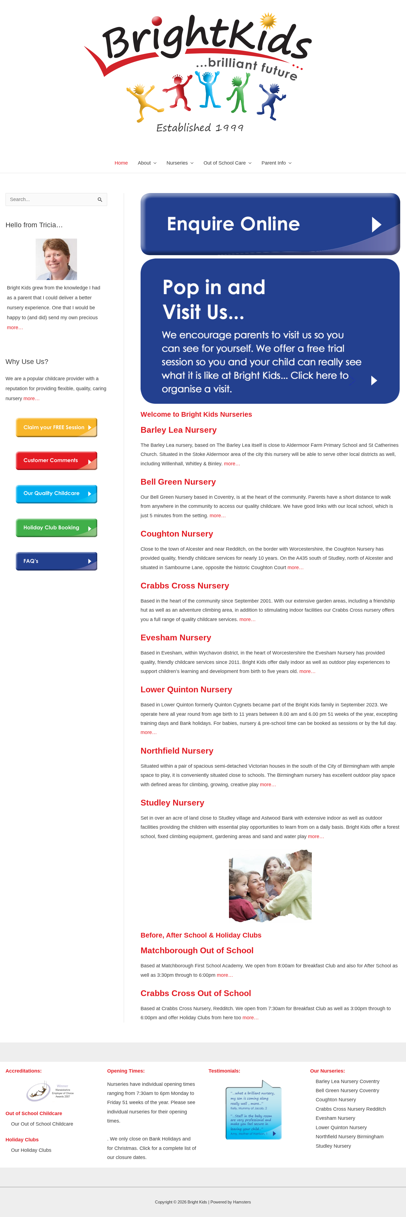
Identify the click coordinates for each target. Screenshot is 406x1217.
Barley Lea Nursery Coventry (347, 1081)
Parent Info (274, 163)
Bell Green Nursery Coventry (347, 1090)
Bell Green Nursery (178, 481)
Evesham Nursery (176, 637)
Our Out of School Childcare (42, 1124)
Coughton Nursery (177, 533)
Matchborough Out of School (197, 950)
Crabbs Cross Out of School (196, 993)
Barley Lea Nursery (179, 429)
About (144, 163)
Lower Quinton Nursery (186, 689)
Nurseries (177, 163)
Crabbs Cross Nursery (185, 585)
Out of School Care (225, 163)
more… (15, 327)
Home (121, 163)
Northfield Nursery (177, 750)
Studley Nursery (172, 802)
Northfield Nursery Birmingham (350, 1136)
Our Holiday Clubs (31, 1150)
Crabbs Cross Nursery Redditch (351, 1109)
